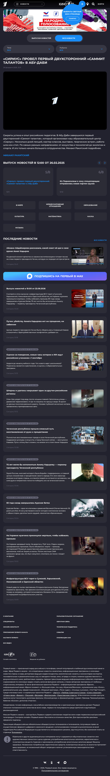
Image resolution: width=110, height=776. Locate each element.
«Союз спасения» (94, 693)
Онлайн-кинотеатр (11, 627)
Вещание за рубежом (37, 659)
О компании (8, 616)
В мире (19, 205)
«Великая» (38, 695)
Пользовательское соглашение (70, 616)
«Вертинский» (50, 695)
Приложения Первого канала (15, 632)
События (60, 632)
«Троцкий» (29, 695)
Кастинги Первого (10, 638)
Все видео (7, 643)
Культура (19, 216)
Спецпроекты (8, 621)
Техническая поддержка (67, 627)
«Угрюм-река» (9, 695)
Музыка (19, 228)
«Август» (56, 693)
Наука (90, 216)
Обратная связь (63, 621)
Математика (54, 216)
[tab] (41, 38)
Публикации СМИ (64, 638)
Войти (101, 4)
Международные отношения (55, 205)
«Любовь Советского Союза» (73, 693)
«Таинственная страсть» (67, 695)
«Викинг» (20, 695)
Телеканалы (17, 732)
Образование (90, 205)
